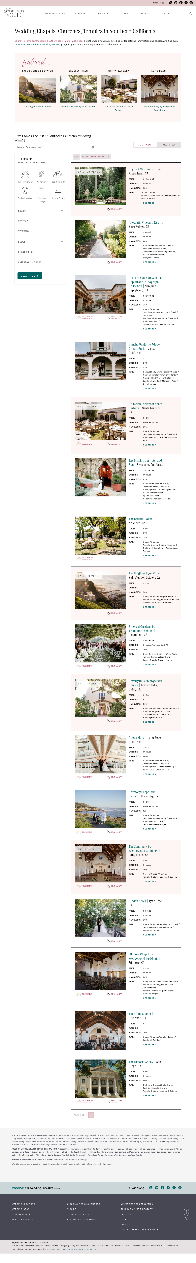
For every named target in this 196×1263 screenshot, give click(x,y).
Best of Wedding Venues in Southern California (81, 1149)
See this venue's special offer (116, 209)
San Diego (153, 1138)
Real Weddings (21, 1214)
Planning (80, 13)
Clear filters (30, 276)
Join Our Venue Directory (137, 1209)
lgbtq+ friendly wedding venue (87, 317)
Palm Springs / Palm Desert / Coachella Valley (60, 1138)
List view (146, 144)
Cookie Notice (70, 1249)
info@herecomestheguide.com (98, 1164)
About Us (146, 13)
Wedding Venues (55, 13)
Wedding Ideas (20, 1209)
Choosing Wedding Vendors (83, 1204)
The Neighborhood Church (37, 106)
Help (124, 1219)
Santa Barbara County (47, 1141)
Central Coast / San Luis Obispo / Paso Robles (117, 1135)
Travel (127, 13)
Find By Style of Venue (142, 1141)
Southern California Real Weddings (71, 1159)
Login (124, 1224)
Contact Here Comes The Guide (140, 1230)
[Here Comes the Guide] (12, 11)
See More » (150, 203)
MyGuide (71, 1209)
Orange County (31, 1138)
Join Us (166, 13)
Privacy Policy (56, 1249)
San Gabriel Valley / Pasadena (32, 1155)
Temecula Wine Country (104, 1141)
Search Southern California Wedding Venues (75, 1135)
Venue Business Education (137, 1204)
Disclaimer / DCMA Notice (81, 1219)
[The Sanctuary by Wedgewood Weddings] (159, 89)
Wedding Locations (23, 1204)
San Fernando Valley (169, 1138)
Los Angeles (145, 1135)
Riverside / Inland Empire (94, 1138)
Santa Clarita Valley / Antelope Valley (75, 1141)
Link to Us (127, 1214)
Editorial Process (77, 1214)
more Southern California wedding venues (37, 44)
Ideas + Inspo (104, 13)
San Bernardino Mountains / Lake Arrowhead (127, 1138)
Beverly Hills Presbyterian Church (78, 106)
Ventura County (124, 1141)
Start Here (158, 3)
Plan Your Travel (22, 1219)
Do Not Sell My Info (88, 1249)
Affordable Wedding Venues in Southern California (53, 1144)
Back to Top (186, 1208)
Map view (169, 144)
